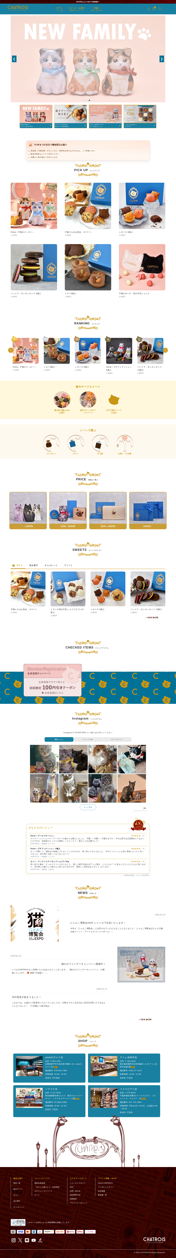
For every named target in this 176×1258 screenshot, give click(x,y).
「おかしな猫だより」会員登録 (47, 1187)
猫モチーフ (17, 1189)
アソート (68, 565)
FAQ (71, 1187)
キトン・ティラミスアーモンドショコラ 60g (49, 848)
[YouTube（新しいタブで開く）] (33, 1240)
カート (37, 1195)
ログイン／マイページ (43, 1191)
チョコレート (51, 565)
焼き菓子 (33, 565)
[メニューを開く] (160, 9)
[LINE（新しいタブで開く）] (27, 1240)
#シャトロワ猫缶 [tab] (88, 739)
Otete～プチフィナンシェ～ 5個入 (45, 835)
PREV (10, 350)
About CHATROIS (105, 1183)
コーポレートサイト (106, 1187)
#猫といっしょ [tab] (59, 739)
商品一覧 (16, 1183)
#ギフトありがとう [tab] (117, 739)
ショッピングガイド (78, 1183)
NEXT (165, 350)
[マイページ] (148, 8)
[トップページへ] (154, 1240)
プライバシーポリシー (79, 1203)
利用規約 (73, 1199)
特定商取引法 (75, 1195)
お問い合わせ (75, 1191)
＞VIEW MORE (151, 617)
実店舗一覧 (102, 1195)
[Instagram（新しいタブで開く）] (13, 1240)
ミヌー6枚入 (35, 861)
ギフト (19, 565)
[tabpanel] (88, 778)
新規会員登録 (40, 1183)
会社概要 (101, 1191)
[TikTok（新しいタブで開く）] (40, 1240)
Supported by (137, 810)
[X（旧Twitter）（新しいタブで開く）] (20, 1240)
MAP (55, 1067)
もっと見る (88, 807)
